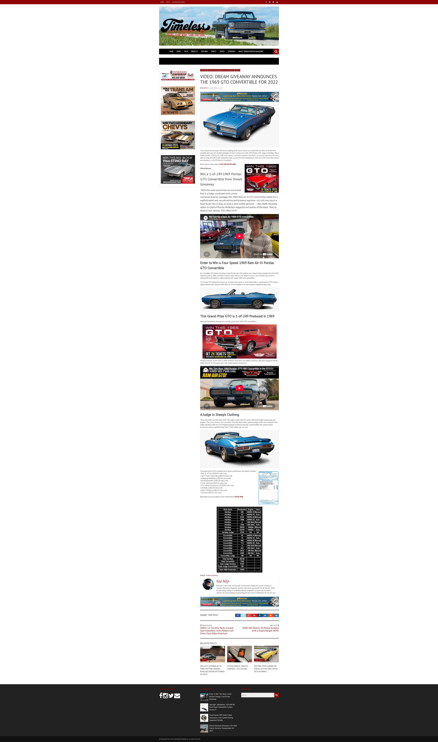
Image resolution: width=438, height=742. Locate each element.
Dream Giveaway (212, 575)
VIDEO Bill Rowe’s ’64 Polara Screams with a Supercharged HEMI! (260, 629)
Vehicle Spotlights (227, 70)
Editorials (232, 660)
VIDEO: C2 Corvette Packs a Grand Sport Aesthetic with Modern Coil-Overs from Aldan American (217, 630)
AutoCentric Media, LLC (181, 739)
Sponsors (231, 51)
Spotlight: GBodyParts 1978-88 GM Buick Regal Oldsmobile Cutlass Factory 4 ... (222, 707)
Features (204, 51)
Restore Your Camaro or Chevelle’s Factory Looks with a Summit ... (266, 669)
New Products (260, 660)
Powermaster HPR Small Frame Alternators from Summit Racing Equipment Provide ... (221, 717)
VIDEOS (222, 51)
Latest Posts (206, 689)
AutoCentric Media (178, 2)
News (179, 51)
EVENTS (213, 51)
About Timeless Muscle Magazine (251, 51)
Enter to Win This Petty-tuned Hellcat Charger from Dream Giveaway (220, 696)
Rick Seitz (203, 88)
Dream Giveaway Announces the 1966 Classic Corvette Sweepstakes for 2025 (223, 728)
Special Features (213, 70)
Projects (194, 51)
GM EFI (168, 2)
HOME (162, 2)
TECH (186, 51)
